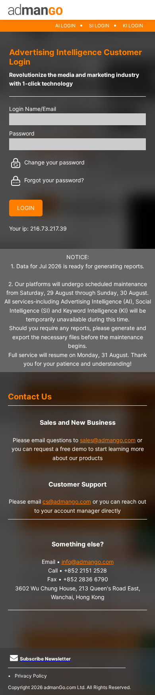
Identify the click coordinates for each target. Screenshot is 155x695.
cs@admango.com (67, 501)
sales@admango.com (108, 440)
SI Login (99, 26)
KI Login (133, 26)
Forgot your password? (53, 180)
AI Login (65, 26)
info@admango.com (88, 561)
